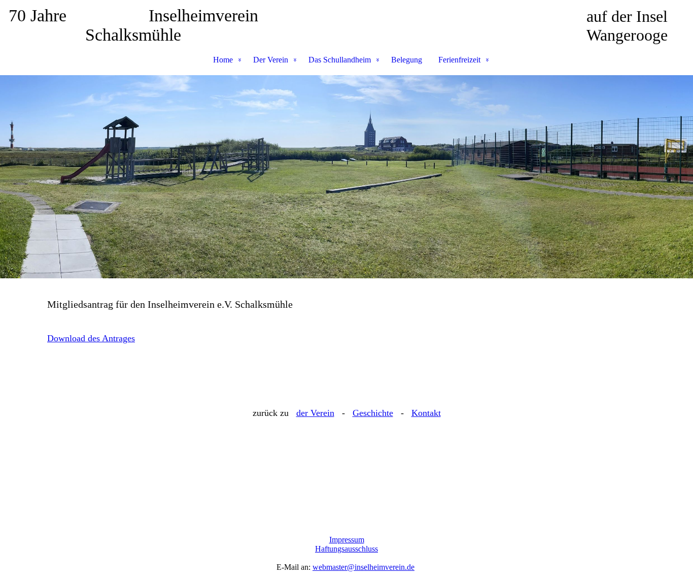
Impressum (346, 539)
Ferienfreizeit (459, 59)
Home (223, 59)
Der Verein (270, 59)
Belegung (406, 59)
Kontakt (426, 413)
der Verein (315, 413)
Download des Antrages (91, 338)
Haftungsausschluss (346, 548)
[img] (346, 176)
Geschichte (373, 413)
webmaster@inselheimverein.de (363, 567)
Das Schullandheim (339, 59)
